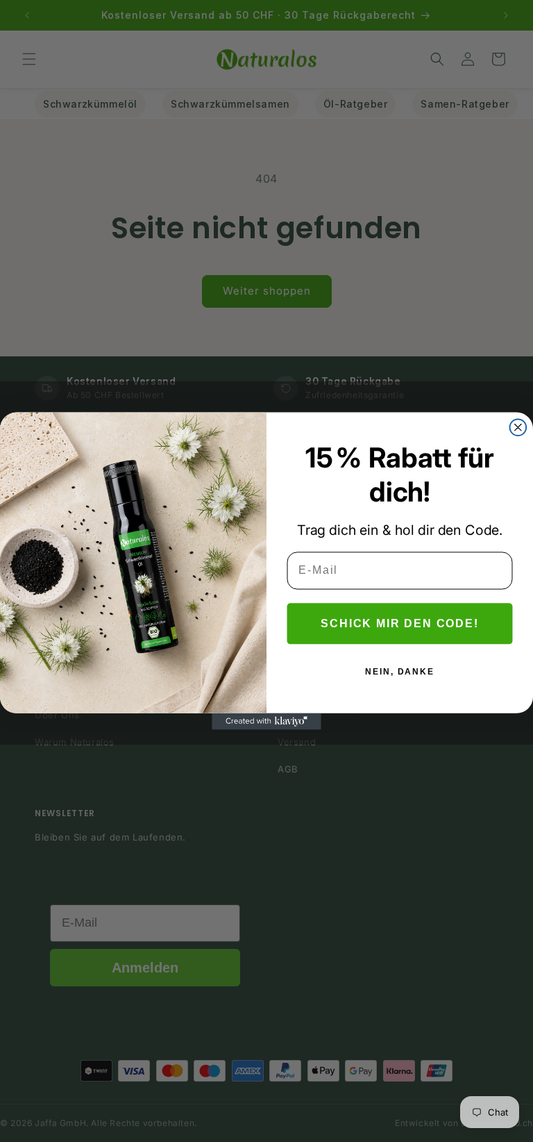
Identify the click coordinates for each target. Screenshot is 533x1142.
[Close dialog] (518, 427)
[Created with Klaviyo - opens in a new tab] (266, 721)
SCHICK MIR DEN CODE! (399, 623)
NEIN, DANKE (399, 671)
